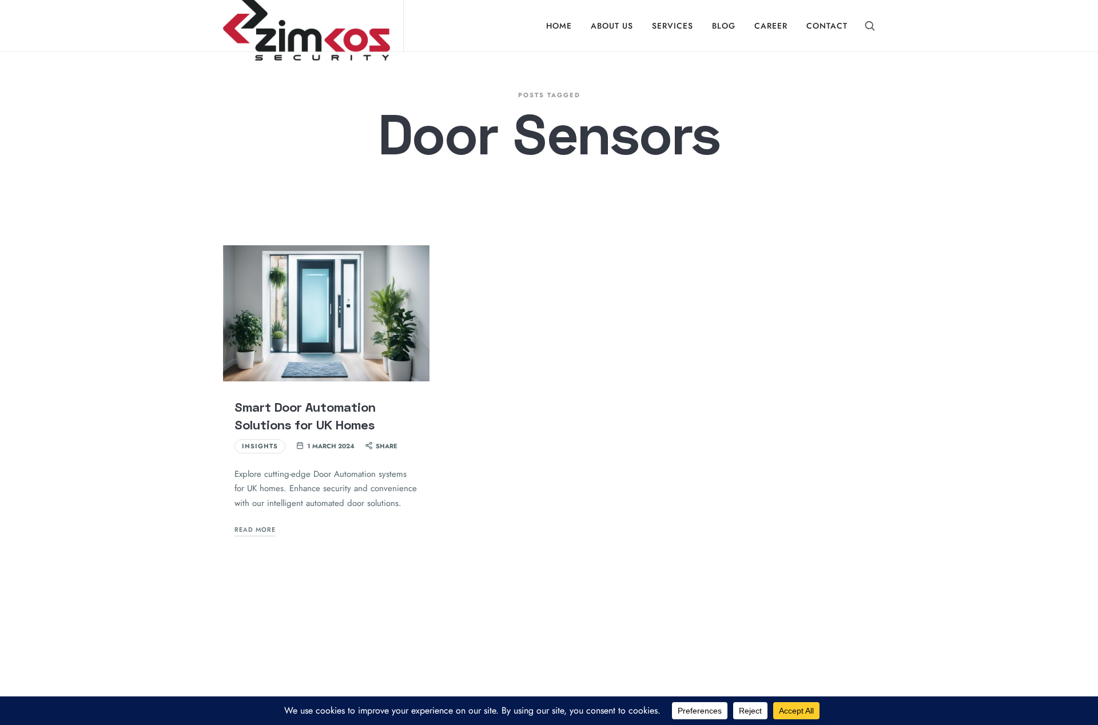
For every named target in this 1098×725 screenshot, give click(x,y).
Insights (260, 446)
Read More (255, 529)
